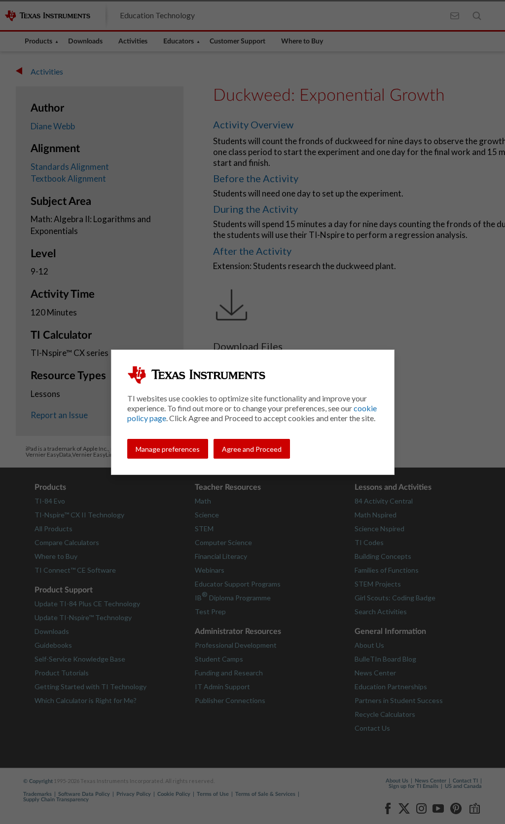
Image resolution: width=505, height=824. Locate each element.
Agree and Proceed (252, 449)
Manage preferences (168, 449)
